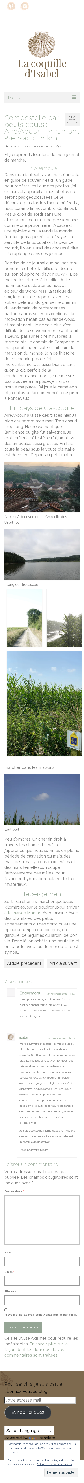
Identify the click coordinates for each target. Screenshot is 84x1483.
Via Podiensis (44, 146)
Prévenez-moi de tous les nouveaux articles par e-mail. (40, 1314)
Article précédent (24, 963)
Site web (10, 1291)
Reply (72, 994)
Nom (8, 1252)
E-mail (9, 1272)
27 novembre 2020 (57, 994)
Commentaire (14, 1191)
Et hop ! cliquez (27, 1412)
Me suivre (30, 146)
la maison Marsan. (25, 912)
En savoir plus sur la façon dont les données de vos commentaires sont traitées (36, 1349)
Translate (46, 1438)
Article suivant (63, 963)
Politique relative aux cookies (54, 1464)
